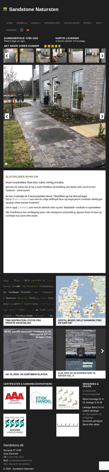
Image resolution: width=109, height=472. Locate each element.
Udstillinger (72, 23)
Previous (7, 55)
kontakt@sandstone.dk (20, 460)
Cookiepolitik (89, 391)
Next (102, 55)
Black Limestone (20, 199)
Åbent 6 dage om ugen (14, 41)
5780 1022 (32, 38)
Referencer (51, 23)
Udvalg (35, 23)
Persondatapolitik (91, 394)
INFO (98, 23)
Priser (87, 23)
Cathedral (23, 207)
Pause (6, 163)
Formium (11, 30)
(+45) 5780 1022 (15, 457)
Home (9, 23)
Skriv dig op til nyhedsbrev (16, 464)
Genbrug (21, 23)
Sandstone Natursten (33, 9)
